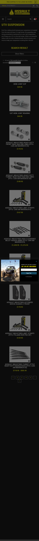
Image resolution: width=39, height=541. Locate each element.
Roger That (28, 273)
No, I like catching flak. (29, 276)
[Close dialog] (36, 261)
